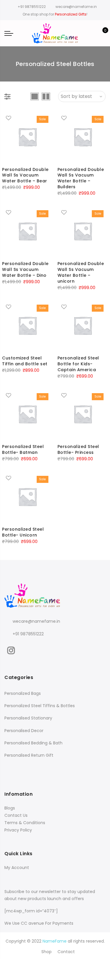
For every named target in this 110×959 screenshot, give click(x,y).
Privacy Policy (18, 830)
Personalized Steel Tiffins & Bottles (39, 706)
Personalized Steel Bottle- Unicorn (23, 532)
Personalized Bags (22, 693)
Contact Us (16, 815)
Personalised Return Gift (28, 755)
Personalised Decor (23, 731)
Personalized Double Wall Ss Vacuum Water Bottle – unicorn (80, 272)
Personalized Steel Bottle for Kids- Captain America (78, 364)
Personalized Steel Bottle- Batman (23, 449)
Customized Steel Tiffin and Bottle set (25, 361)
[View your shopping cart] (101, 33)
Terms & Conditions (24, 823)
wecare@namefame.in (36, 621)
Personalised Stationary (28, 718)
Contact (66, 952)
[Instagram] (11, 649)
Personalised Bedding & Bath (33, 743)
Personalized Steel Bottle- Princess (78, 449)
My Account (16, 867)
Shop (46, 952)
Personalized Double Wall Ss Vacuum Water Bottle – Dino (25, 269)
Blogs (9, 808)
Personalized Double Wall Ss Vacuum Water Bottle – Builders (80, 178)
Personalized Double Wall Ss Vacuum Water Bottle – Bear (25, 175)
